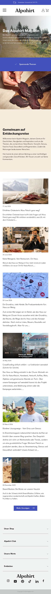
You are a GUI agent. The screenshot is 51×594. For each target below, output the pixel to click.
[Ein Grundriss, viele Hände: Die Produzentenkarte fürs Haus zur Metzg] (25, 285)
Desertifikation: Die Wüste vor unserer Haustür (21, 489)
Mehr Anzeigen (23, 508)
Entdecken (8, 566)
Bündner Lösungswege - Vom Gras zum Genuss (22, 428)
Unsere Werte (10, 554)
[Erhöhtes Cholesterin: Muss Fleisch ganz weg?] (25, 191)
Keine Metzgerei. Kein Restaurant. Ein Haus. (20, 259)
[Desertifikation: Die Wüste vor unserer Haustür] (25, 470)
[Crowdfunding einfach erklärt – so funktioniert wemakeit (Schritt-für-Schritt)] (25, 345)
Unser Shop (9, 529)
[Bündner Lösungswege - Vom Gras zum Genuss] (25, 409)
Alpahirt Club (10, 541)
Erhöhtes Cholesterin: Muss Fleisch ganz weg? (21, 210)
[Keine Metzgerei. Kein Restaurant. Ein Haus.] (25, 239)
